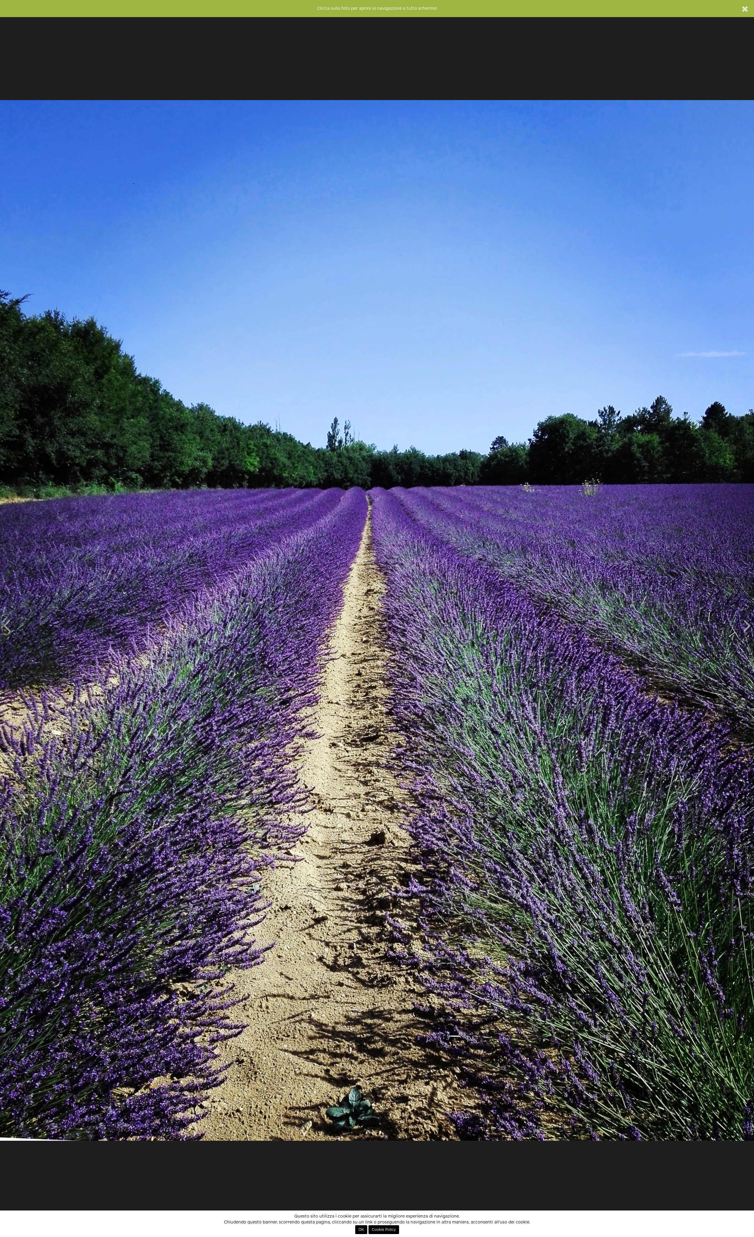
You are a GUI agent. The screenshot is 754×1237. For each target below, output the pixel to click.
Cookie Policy (384, 1229)
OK (361, 1229)
